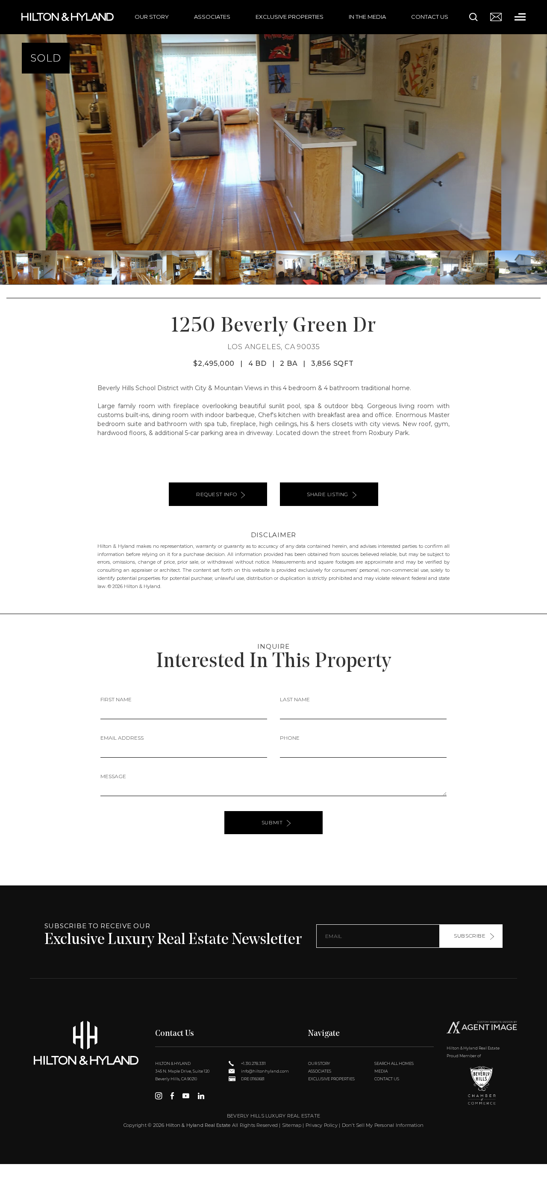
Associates (212, 16)
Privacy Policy (322, 1125)
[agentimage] (482, 1028)
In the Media (367, 16)
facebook (172, 1095)
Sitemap (292, 1125)
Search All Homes (394, 1063)
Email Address (122, 738)
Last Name (295, 699)
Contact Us (429, 16)
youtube (185, 1095)
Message (113, 776)
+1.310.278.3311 (253, 1063)
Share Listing (327, 494)
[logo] (86, 1043)
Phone (290, 738)
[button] (10, 142)
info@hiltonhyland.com (264, 1071)
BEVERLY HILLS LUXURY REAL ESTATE (273, 1116)
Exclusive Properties (289, 16)
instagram (158, 1095)
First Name (116, 699)
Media (381, 1071)
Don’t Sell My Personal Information (382, 1125)
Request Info (216, 494)
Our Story (152, 16)
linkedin (201, 1095)
